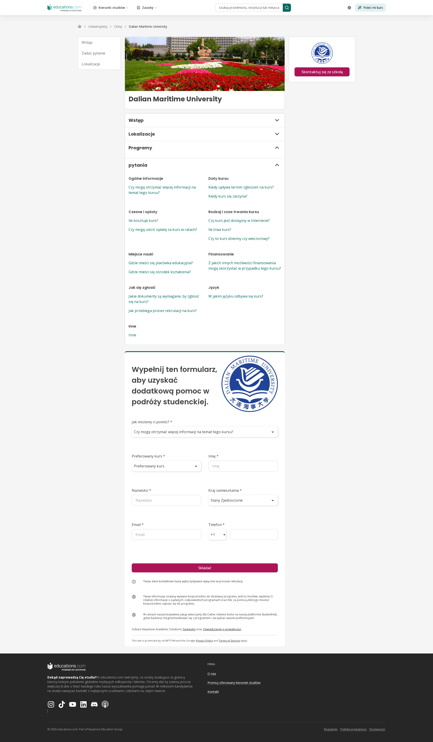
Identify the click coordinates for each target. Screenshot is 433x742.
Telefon (216, 524)
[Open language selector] (349, 8)
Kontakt (213, 692)
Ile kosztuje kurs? (143, 220)
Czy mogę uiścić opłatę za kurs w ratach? (163, 229)
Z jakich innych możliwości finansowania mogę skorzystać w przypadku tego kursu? (244, 265)
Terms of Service (229, 640)
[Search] (287, 8)
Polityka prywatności (353, 729)
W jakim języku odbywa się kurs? (235, 296)
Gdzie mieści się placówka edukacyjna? (161, 262)
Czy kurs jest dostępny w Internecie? (239, 220)
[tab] (99, 42)
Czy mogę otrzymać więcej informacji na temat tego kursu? (162, 190)
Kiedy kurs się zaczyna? (227, 196)
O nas (211, 673)
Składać (204, 567)
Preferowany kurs (148, 456)
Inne (132, 334)
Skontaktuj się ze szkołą (322, 71)
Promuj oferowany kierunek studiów (233, 683)
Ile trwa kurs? (219, 229)
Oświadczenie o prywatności (222, 629)
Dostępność (377, 729)
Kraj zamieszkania (225, 490)
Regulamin (331, 729)
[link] (148, 26)
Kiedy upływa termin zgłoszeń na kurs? (241, 187)
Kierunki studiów (112, 7)
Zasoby (148, 7)
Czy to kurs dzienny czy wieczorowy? (238, 238)
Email (138, 524)
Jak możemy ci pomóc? (152, 421)
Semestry (189, 629)
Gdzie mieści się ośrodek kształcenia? (160, 271)
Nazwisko (141, 490)
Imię (213, 456)
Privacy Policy (204, 640)
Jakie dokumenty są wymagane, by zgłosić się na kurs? (164, 299)
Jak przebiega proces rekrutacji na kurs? (163, 310)
